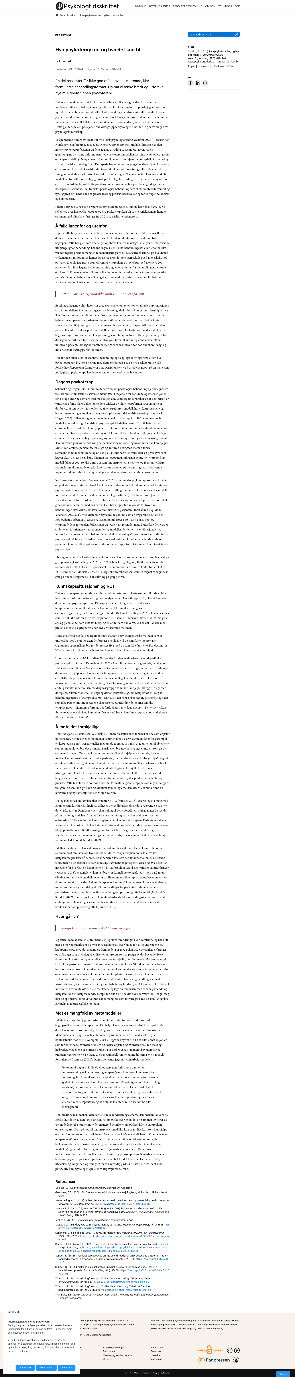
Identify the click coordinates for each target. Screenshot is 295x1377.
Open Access (205, 1347)
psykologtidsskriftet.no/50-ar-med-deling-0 (124, 1281)
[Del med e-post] (205, 82)
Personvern (109, 1351)
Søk (237, 6)
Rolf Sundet (63, 61)
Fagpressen (204, 1358)
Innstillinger (25, 1367)
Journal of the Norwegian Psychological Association (83, 1334)
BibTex (229, 66)
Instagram (156, 1359)
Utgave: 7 (92, 69)
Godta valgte (46, 1367)
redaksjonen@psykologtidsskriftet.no (113, 1324)
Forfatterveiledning (187, 6)
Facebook (156, 1351)
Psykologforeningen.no (115, 1347)
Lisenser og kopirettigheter (117, 1355)
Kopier (191, 66)
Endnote (219, 66)
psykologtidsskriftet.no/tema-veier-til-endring (124, 1289)
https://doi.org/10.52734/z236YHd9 (129, 1203)
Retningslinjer (159, 6)
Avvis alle (66, 1367)
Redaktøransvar (236, 1358)
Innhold (140, 6)
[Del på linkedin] (197, 82)
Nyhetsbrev (157, 1347)
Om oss (210, 6)
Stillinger (225, 6)
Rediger (283, 1374)
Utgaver (107, 1359)
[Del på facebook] (190, 82)
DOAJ (193, 1324)
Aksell (136, 1373)
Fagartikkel (64, 35)
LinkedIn (155, 1355)
